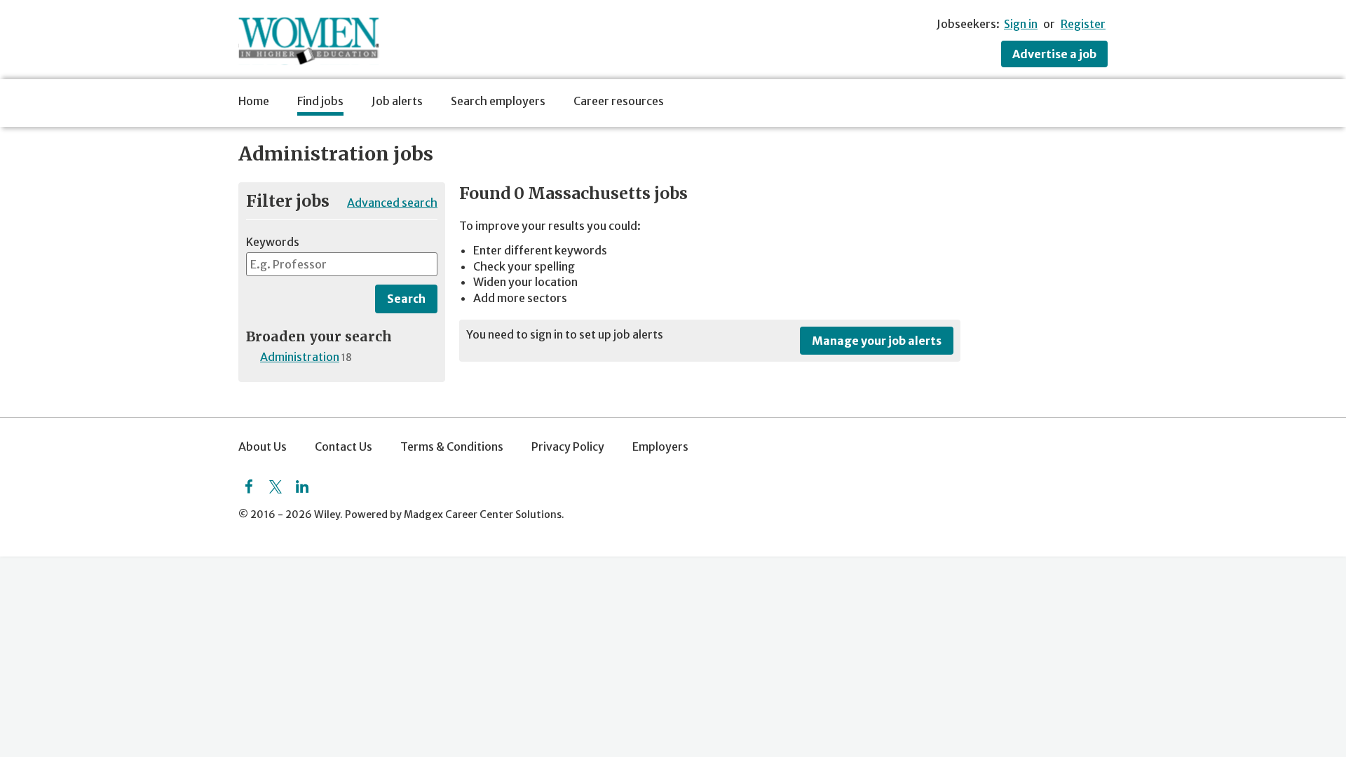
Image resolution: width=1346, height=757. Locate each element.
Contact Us (343, 446)
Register (1083, 24)
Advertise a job (1054, 54)
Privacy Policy (567, 446)
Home (253, 101)
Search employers (498, 101)
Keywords (272, 242)
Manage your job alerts (876, 341)
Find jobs (320, 101)
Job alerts (397, 101)
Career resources (618, 101)
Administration (299, 357)
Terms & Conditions (451, 446)
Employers (660, 446)
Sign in (1021, 24)
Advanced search (392, 203)
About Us (262, 446)
